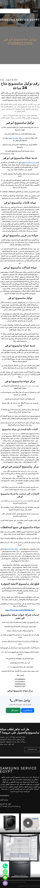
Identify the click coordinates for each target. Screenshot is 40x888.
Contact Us (32, 750)
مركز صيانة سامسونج (28, 162)
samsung (22, 882)
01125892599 (3, 6)
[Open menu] (39, 25)
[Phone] (5, 865)
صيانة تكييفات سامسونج (30, 830)
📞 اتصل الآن (13, 710)
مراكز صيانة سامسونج (15, 138)
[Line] (5, 877)
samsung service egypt (20, 19)
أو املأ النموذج (27, 710)
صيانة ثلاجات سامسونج (20, 875)
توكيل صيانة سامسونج (11, 549)
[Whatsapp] (5, 871)
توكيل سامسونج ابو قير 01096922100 (20, 41)
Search (35, 11)
